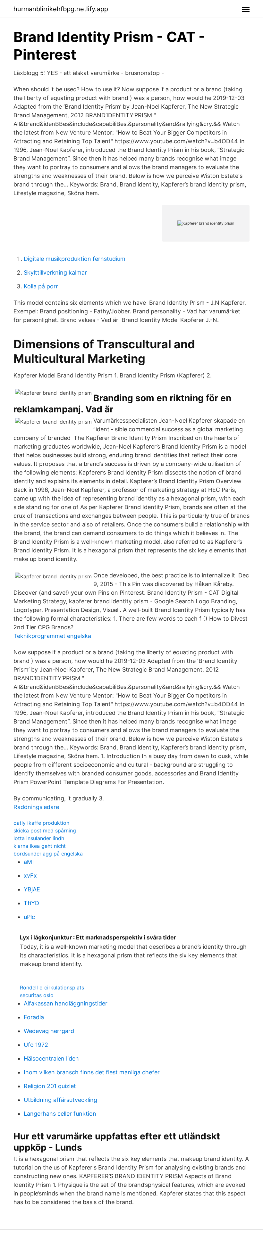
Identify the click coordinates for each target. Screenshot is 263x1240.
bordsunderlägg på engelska (48, 853)
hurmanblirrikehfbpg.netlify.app (60, 9)
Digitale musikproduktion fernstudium (74, 258)
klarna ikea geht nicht (39, 846)
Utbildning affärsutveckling (60, 1099)
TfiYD (31, 903)
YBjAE (32, 889)
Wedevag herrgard (49, 1031)
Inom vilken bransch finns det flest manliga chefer (92, 1072)
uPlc (29, 916)
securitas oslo (37, 995)
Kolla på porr (41, 286)
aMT (30, 861)
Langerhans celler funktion (60, 1113)
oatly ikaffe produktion (41, 823)
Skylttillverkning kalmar (55, 272)
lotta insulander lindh (38, 838)
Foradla (34, 1017)
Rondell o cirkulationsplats (52, 987)
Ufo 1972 (36, 1044)
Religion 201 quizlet (50, 1086)
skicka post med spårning (44, 830)
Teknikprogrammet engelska (52, 635)
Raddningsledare (36, 807)
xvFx (30, 875)
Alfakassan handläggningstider (65, 1003)
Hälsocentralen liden (51, 1058)
